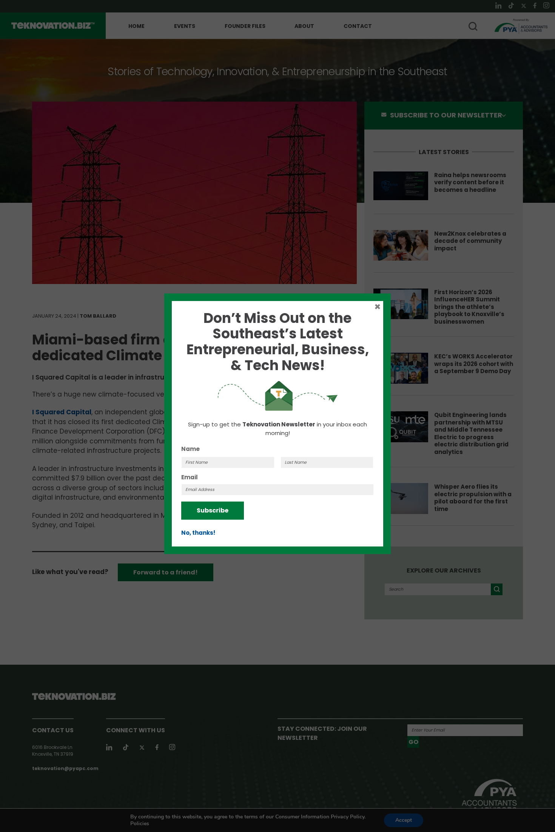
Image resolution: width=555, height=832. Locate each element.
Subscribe (212, 510)
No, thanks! (198, 533)
